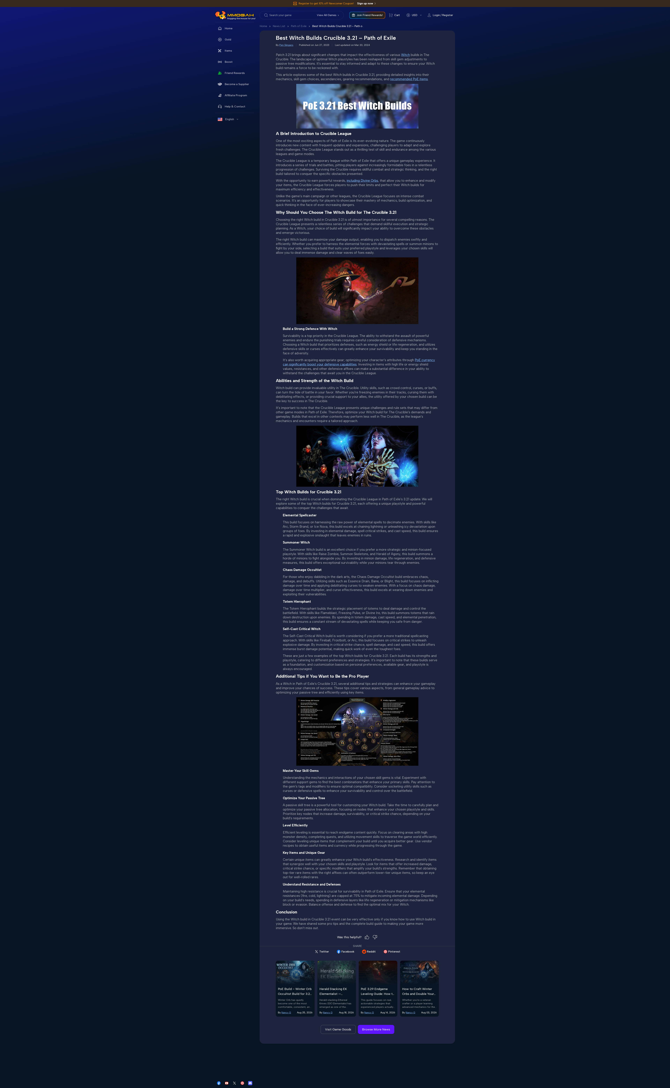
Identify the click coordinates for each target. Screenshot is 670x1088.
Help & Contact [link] (235, 106)
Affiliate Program (236, 95)
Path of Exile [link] (299, 26)
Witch (405, 55)
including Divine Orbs (362, 181)
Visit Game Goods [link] (338, 1029)
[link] (220, 15)
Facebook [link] (347, 951)
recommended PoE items (409, 79)
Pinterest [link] (394, 951)
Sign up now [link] (365, 3)
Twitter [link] (324, 951)
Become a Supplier (237, 84)
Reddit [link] (371, 951)
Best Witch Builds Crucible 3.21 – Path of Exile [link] (341, 26)
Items (228, 50)
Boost (229, 61)
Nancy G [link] (286, 1012)
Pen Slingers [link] (286, 45)
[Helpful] (367, 937)
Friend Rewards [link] (235, 73)
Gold (228, 39)
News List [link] (279, 26)
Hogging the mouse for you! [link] (241, 18)
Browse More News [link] (376, 1029)
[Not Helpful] (375, 937)
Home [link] (228, 28)
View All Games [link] (326, 15)
